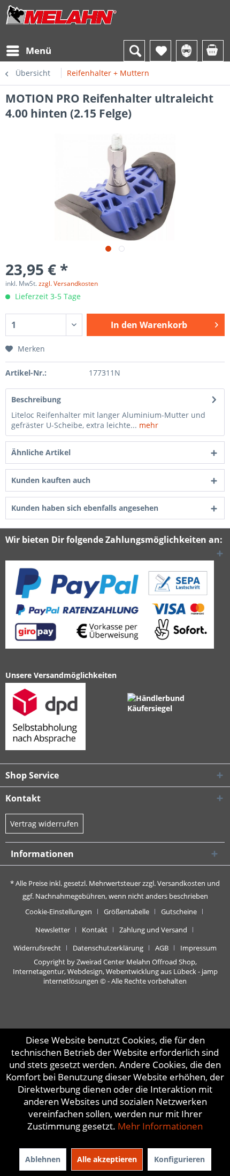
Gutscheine (179, 911)
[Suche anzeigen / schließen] (134, 50)
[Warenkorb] (213, 50)
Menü (38, 50)
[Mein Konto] (186, 50)
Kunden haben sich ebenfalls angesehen (84, 508)
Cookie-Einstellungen (58, 911)
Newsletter (52, 929)
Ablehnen (42, 1159)
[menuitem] (28, 50)
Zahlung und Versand (153, 929)
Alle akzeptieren (107, 1159)
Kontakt (95, 929)
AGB (161, 948)
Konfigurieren (179, 1159)
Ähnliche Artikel (41, 452)
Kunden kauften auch (50, 480)
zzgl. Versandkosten (68, 283)
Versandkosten (181, 883)
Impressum (198, 948)
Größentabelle (126, 911)
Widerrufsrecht (37, 948)
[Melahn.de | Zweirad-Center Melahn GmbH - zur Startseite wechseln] (61, 25)
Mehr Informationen (160, 1126)
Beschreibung (36, 399)
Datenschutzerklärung (108, 948)
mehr (147, 425)
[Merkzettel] (160, 50)
